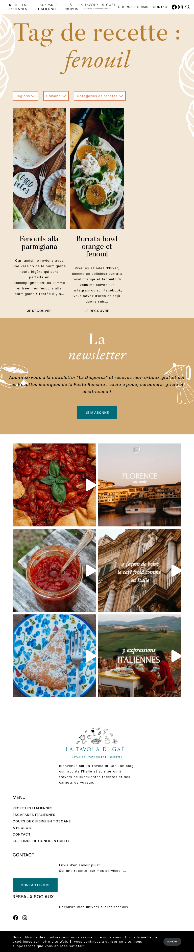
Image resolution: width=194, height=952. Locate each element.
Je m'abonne (97, 412)
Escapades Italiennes (48, 7)
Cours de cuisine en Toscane (42, 821)
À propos (71, 7)
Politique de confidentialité (41, 841)
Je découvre (39, 311)
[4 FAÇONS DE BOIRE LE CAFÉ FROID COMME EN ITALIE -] (139, 570)
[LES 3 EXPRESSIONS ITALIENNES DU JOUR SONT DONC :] (139, 655)
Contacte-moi (35, 885)
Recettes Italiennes (17, 7)
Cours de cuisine (134, 7)
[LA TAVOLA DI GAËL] (97, 6)
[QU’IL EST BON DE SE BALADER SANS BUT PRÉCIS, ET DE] (139, 484)
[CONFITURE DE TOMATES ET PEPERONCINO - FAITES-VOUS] (54, 570)
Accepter (172, 941)
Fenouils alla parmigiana (39, 243)
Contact (161, 7)
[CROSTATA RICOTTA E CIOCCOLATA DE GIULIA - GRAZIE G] (54, 655)
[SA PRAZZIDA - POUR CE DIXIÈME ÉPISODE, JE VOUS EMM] (54, 484)
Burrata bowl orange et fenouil (96, 247)
